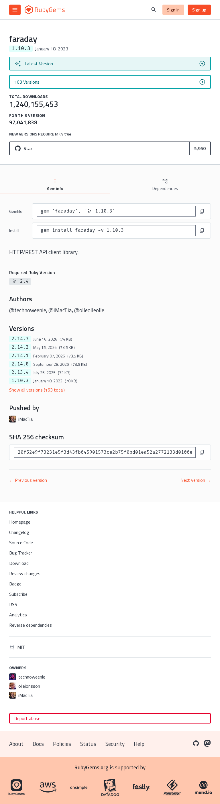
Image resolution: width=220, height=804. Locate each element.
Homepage (19, 521)
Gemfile (15, 211)
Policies (62, 744)
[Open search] (154, 10)
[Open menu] (15, 10)
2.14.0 (20, 364)
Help (139, 744)
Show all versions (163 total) (37, 389)
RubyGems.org (91, 767)
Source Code (21, 542)
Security (115, 744)
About (16, 744)
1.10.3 (20, 381)
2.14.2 (20, 347)
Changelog (19, 532)
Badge (15, 583)
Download (19, 563)
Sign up (199, 9)
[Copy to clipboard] (202, 211)
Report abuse (27, 718)
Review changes (24, 573)
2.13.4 (20, 372)
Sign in (173, 9)
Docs (38, 744)
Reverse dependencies (30, 625)
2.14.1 (20, 356)
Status (88, 744)
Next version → (195, 480)
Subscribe (18, 594)
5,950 (200, 148)
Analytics (18, 614)
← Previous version (28, 480)
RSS (13, 604)
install (14, 230)
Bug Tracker (20, 552)
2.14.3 (20, 339)
